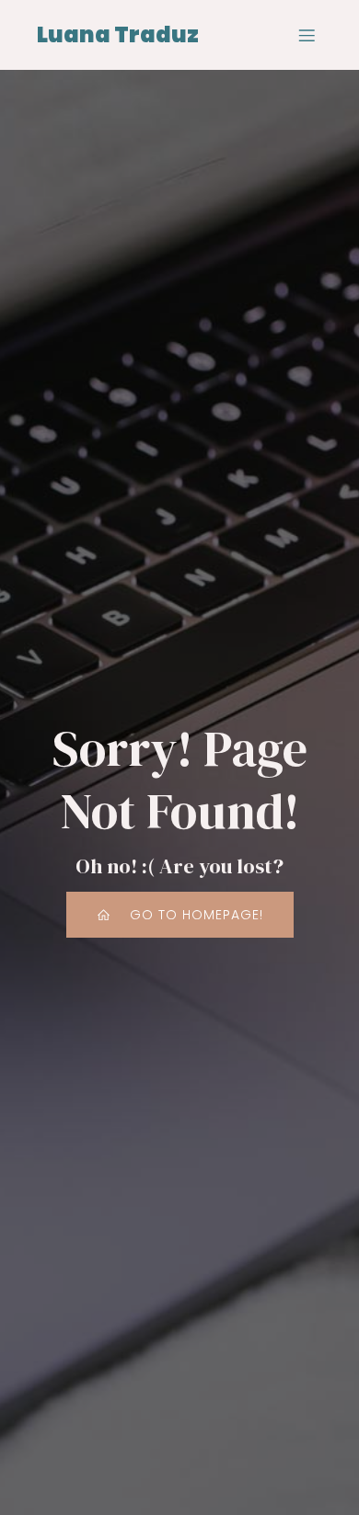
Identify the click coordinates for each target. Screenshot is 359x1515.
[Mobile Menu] (306, 35)
